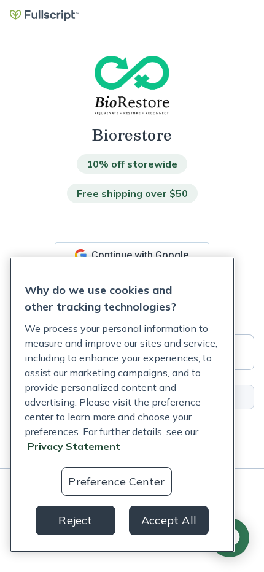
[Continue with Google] (132, 255)
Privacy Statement (74, 446)
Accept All (168, 520)
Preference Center (116, 481)
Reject (75, 520)
